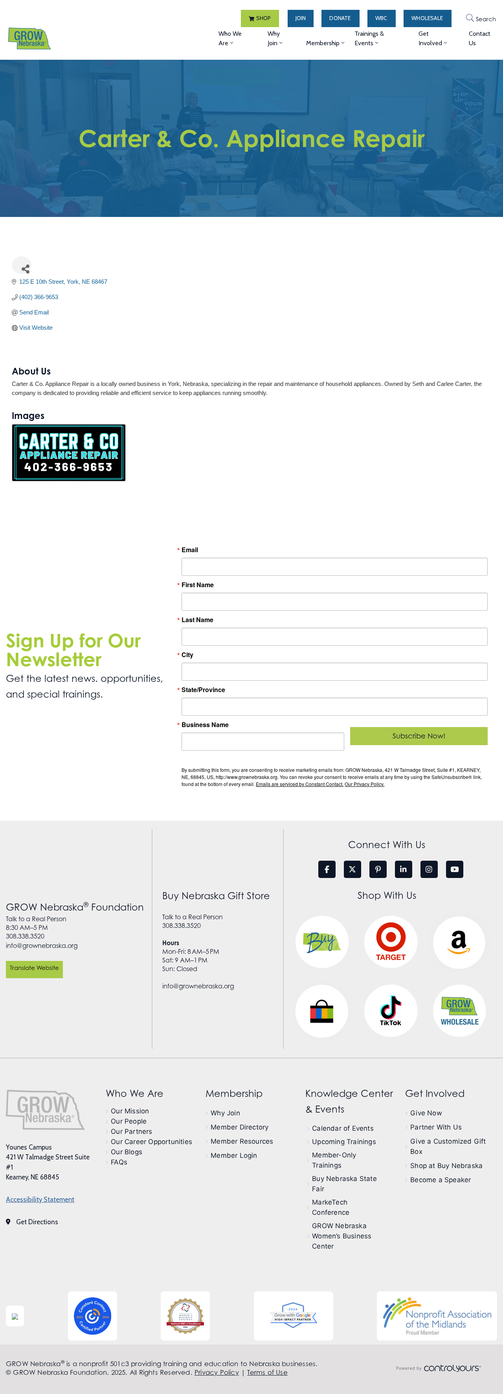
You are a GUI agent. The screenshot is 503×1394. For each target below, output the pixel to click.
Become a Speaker (440, 1180)
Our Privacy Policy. (364, 784)
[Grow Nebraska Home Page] (45, 1110)
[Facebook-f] (327, 869)
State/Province (203, 690)
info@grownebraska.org (42, 946)
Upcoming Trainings (344, 1142)
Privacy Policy (217, 1372)
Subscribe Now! (419, 736)
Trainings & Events (369, 38)
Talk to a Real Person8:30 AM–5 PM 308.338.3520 (36, 927)
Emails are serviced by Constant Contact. (299, 784)
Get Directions (37, 1222)
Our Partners (131, 1131)
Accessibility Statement (40, 1199)
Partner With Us (436, 1127)
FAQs (119, 1162)
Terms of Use (267, 1372)
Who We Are (230, 38)
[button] (260, 18)
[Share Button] (21, 265)
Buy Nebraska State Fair (344, 1184)
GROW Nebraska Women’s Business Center (341, 1236)
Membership (323, 43)
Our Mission (130, 1111)
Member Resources (242, 1141)
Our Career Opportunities (151, 1142)
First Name (198, 585)
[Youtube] (454, 869)
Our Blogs (126, 1152)
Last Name (197, 620)
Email (190, 550)
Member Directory (239, 1127)
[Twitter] (352, 869)
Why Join (274, 38)
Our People (129, 1121)
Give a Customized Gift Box (448, 1146)
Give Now (426, 1113)
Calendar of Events (343, 1128)
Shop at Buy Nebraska (446, 1166)
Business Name (205, 725)
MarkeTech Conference (330, 1207)
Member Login (234, 1155)
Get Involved (430, 38)
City (187, 655)
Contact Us (479, 38)
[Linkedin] (403, 869)
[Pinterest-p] (378, 869)
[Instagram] (429, 869)
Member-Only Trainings (334, 1160)
